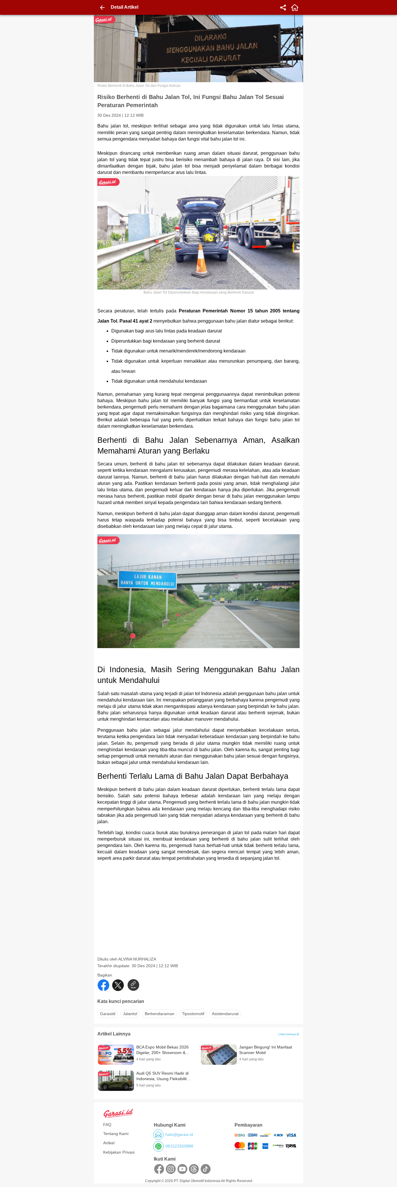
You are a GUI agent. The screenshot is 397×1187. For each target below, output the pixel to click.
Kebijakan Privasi (119, 1152)
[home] (295, 7)
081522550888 (179, 1146)
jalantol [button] (130, 1013)
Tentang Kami (115, 1133)
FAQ (107, 1124)
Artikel (109, 1143)
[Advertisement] (199, 915)
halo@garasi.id (179, 1134)
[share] (283, 7)
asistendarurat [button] (225, 1013)
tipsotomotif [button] (193, 1013)
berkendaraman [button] (159, 1013)
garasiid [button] (107, 1013)
